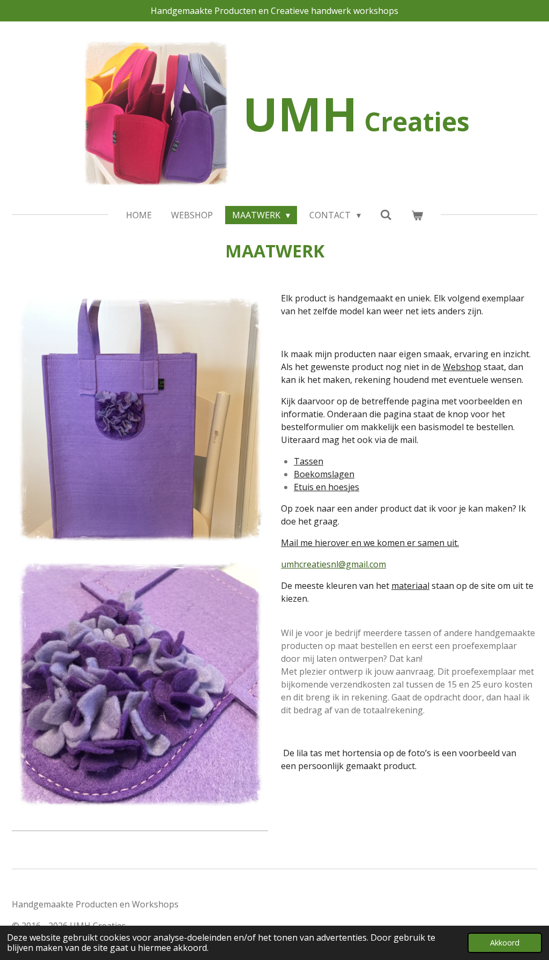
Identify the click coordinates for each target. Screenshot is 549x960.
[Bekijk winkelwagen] (417, 215)
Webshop (462, 367)
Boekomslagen (324, 474)
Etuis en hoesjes (326, 487)
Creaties (356, 121)
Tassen (308, 461)
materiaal (410, 586)
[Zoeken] (386, 214)
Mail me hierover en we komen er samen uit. (370, 543)
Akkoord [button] (505, 942)
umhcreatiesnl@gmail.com (333, 564)
